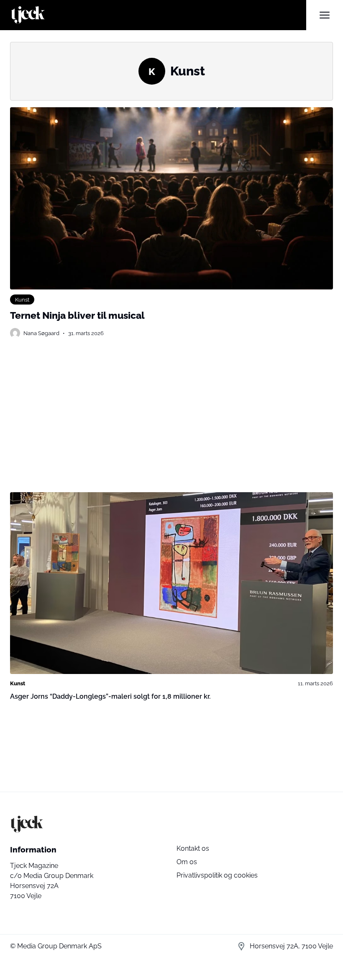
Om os (187, 862)
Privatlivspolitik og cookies (217, 875)
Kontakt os (193, 848)
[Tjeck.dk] (158, 15)
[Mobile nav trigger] (324, 15)
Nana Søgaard (41, 333)
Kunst (22, 299)
